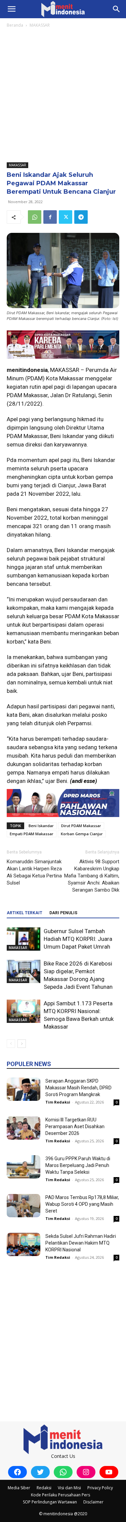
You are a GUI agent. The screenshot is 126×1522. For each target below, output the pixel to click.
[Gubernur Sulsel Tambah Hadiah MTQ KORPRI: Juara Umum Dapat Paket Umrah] (23, 939)
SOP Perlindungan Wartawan (50, 1502)
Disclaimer (93, 1502)
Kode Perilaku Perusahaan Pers (60, 1495)
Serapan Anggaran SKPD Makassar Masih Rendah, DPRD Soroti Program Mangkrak (78, 1087)
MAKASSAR (40, 25)
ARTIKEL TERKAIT (24, 913)
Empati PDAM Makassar (31, 833)
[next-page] (21, 1043)
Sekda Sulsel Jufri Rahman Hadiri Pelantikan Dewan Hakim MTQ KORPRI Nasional (80, 1242)
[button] (11, 9)
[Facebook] (50, 217)
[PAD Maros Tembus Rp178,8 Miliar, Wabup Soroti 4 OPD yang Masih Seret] (23, 1205)
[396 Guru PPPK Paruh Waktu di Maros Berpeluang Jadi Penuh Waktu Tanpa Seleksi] (23, 1166)
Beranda (15, 25)
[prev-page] (11, 1043)
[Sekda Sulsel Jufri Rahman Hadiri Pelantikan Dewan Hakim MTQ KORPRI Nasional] (23, 1244)
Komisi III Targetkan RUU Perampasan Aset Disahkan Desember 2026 (74, 1126)
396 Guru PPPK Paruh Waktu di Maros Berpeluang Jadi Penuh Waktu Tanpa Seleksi (77, 1165)
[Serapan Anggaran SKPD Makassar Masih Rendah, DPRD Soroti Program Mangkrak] (23, 1089)
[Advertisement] (63, 95)
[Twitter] (65, 217)
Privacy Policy (100, 1488)
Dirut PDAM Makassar (81, 825)
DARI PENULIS (63, 913)
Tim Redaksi (57, 1102)
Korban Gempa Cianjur (82, 833)
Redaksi (44, 1488)
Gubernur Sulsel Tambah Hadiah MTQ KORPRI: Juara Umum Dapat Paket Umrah (78, 939)
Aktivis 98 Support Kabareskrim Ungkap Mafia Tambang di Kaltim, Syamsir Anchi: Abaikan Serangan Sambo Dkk (91, 876)
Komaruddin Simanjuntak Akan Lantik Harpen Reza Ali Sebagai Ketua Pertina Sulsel (34, 872)
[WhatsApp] (34, 217)
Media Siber (19, 1488)
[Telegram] (81, 217)
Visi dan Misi (69, 1488)
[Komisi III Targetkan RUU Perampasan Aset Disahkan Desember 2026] (23, 1128)
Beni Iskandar (41, 825)
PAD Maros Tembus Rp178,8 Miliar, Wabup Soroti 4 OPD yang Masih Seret (82, 1204)
